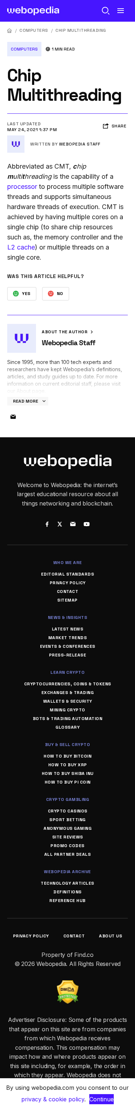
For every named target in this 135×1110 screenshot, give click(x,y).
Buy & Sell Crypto (67, 744)
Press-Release (67, 655)
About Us (110, 936)
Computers (33, 30)
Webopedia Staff (79, 144)
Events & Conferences (67, 646)
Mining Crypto (67, 710)
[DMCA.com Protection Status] (67, 984)
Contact (67, 591)
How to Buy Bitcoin (67, 756)
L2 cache (21, 247)
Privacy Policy (68, 583)
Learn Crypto (67, 672)
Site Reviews (67, 837)
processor (22, 186)
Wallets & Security (67, 701)
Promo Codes (67, 846)
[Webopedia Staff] (15, 138)
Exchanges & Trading (67, 692)
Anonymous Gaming (67, 828)
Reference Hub (67, 900)
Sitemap (67, 600)
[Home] (9, 30)
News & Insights (67, 617)
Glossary (67, 727)
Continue (101, 1099)
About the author (65, 332)
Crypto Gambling (67, 799)
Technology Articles (67, 883)
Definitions (67, 892)
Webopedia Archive (67, 872)
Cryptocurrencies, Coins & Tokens (67, 684)
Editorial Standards (67, 574)
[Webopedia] (33, 10)
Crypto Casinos (67, 811)
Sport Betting (67, 820)
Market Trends (67, 638)
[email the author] (13, 417)
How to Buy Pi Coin (68, 782)
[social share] (47, 524)
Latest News (68, 629)
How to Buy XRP (67, 765)
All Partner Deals (67, 854)
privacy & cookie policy (52, 1099)
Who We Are (67, 562)
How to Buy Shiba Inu (68, 773)
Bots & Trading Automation (68, 718)
